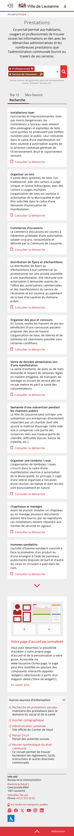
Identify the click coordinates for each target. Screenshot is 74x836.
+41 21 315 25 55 (25, 798)
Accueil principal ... (18, 14)
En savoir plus (20, 685)
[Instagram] (35, 810)
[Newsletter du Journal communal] (9, 810)
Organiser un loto (22, 174)
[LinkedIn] (42, 810)
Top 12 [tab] (14, 95)
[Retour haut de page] (37, 831)
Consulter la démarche (30, 162)
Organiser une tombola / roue (30, 460)
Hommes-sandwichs (23, 544)
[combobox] (33, 71)
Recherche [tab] (17, 100)
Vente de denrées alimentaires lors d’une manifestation (34, 363)
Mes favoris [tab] (34, 95)
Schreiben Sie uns (17, 795)
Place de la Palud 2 (18, 784)
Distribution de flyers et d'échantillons (36, 262)
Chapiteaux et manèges (26, 506)
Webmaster (58, 831)
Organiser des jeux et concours (31, 320)
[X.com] (22, 810)
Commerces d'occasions (26, 228)
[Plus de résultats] (37, 585)
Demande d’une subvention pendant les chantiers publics (35, 409)
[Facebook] (16, 810)
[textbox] (47, 74)
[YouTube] (29, 810)
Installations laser (22, 112)
